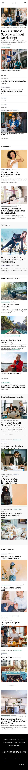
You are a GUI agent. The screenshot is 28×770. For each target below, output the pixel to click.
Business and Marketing (6, 27)
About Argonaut (11, 761)
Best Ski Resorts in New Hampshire (13, 81)
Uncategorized (4, 78)
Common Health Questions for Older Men (11, 373)
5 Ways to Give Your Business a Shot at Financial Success (9, 481)
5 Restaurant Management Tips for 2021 (10, 622)
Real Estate (15, 27)
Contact (23, 761)
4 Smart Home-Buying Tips (11, 588)
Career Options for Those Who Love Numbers (12, 447)
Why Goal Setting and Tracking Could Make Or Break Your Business (12, 134)
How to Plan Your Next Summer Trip (11, 341)
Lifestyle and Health (5, 87)
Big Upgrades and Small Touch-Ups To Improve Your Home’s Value (13, 721)
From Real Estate (7, 549)
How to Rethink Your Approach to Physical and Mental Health (13, 259)
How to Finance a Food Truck (11, 658)
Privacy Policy (22, 764)
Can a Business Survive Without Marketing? (12, 34)
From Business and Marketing (12, 397)
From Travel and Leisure (10, 279)
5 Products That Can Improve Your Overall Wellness (10, 174)
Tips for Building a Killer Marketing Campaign (12, 424)
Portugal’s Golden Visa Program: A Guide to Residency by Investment (13, 386)
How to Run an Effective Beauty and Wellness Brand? (11, 515)
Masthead (18, 761)
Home (5, 761)
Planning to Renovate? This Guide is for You (11, 557)
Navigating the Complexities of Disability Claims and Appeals (12, 91)
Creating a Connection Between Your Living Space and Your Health (13, 210)
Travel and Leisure (5, 301)
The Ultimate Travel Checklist (10, 305)
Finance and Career (5, 47)
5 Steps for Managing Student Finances (10, 70)
